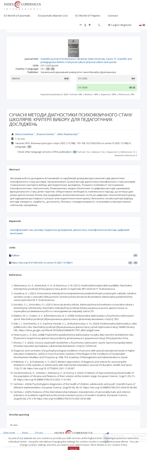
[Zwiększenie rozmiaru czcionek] (91, 24)
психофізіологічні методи (102, 229)
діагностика (80, 229)
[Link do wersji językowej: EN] (143, 24)
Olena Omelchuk (24, 134)
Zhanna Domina (45, 134)
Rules (25, 432)
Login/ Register (121, 25)
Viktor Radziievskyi (67, 134)
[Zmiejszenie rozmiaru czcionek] (79, 24)
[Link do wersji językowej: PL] (140, 24)
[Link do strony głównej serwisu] (22, 5)
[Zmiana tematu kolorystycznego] (99, 24)
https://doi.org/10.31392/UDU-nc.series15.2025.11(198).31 (42, 262)
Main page (9, 432)
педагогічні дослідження (58, 229)
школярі (38, 229)
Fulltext (15, 255)
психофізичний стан (21, 229)
